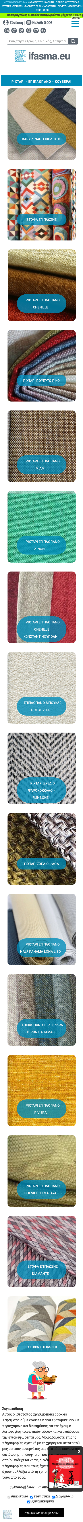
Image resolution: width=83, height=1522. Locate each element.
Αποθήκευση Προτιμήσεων (41, 1513)
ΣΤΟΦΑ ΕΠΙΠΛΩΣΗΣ (42, 220)
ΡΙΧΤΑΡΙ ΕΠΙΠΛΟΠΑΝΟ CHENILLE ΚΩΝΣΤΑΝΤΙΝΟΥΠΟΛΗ (41, 629)
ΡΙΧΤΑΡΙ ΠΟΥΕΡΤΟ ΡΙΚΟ (41, 381)
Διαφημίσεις (64, 1496)
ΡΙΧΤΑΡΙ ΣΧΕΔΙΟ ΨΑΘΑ (41, 864)
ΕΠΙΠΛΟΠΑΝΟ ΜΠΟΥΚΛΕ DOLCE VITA (42, 706)
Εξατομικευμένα (42, 1501)
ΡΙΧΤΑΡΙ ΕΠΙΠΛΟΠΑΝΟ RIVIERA (43, 1109)
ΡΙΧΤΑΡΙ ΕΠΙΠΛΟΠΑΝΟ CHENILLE (43, 303)
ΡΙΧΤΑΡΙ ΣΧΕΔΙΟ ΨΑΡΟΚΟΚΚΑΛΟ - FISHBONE (41, 790)
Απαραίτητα (19, 1496)
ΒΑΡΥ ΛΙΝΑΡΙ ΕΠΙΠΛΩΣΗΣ (41, 139)
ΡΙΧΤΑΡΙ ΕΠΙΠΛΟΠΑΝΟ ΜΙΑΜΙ (43, 464)
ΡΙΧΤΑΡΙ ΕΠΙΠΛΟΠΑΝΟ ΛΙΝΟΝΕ (43, 545)
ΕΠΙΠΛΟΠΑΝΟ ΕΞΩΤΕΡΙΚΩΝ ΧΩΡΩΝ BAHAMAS (42, 1028)
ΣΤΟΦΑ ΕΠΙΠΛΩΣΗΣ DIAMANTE (43, 1270)
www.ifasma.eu (42, 56)
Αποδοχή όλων (23, 1487)
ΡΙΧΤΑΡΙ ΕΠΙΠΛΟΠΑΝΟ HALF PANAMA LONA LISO (40, 948)
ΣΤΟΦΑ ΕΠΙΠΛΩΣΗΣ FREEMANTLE (43, 1350)
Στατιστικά (41, 1496)
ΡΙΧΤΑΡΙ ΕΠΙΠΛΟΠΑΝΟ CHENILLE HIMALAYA (42, 1189)
